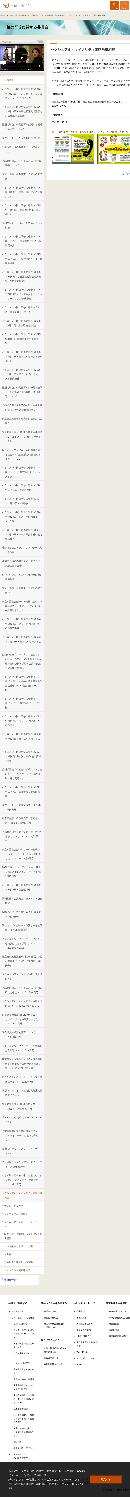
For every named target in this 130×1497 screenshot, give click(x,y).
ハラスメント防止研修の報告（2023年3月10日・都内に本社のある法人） (21, 738)
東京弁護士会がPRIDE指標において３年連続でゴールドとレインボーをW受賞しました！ (22, 606)
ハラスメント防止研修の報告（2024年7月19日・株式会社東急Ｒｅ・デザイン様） (22, 517)
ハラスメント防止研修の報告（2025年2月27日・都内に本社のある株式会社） (22, 356)
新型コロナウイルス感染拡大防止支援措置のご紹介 (22, 1092)
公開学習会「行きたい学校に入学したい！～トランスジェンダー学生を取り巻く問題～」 (22, 774)
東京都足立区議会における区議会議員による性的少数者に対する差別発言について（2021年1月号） (22, 1064)
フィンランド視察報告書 (17, 1270)
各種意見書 (82, 1318)
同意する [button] (106, 1479)
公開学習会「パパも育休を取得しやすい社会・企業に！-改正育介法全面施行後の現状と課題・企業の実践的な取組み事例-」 (22, 661)
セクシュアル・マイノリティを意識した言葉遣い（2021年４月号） (22, 1048)
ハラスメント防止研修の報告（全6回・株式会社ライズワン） (20, 309)
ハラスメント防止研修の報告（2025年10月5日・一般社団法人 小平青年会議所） (22, 259)
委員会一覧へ (11, 1279)
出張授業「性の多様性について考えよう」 (22, 149)
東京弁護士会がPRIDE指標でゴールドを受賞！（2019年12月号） (22, 1106)
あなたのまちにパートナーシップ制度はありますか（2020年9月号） (22, 1079)
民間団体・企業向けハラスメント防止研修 (22, 900)
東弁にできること (50, 1340)
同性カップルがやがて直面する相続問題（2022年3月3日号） (22, 927)
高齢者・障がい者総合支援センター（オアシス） (24, 1334)
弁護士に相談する (17, 1303)
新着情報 (9, 80)
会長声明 (81, 1311)
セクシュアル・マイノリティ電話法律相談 (22, 1195)
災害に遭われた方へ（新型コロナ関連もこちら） (24, 1432)
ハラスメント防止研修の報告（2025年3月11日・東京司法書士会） (21, 323)
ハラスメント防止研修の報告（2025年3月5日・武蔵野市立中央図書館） (21, 339)
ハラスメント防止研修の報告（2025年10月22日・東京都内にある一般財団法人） (21, 241)
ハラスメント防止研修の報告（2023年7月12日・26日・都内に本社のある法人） (21, 721)
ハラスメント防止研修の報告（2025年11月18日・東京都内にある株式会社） (21, 210)
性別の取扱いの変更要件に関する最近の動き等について (22, 126)
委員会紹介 (35, 15)
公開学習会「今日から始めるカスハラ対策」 (22, 225)
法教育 (7, 1254)
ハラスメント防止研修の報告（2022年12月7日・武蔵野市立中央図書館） (21, 792)
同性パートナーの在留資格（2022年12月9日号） (21, 807)
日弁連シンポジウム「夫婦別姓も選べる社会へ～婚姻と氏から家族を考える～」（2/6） (22, 454)
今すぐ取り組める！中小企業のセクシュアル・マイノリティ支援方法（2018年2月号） (22, 1180)
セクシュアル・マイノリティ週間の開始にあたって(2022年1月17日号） (22, 1003)
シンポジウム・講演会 (16, 1213)
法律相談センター (22, 1324)
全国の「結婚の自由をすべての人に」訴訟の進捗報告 (22, 563)
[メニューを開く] (124, 5)
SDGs (79, 1364)
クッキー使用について (31, 1479)
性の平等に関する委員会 (55, 15)
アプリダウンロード (86, 1358)
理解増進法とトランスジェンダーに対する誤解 (22, 549)
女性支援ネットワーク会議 (18, 1246)
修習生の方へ (50, 1311)
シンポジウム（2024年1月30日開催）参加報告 (22, 577)
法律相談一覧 (18, 1311)
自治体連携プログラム (54, 1364)
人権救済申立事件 (85, 1324)
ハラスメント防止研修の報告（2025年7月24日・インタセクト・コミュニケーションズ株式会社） (22, 294)
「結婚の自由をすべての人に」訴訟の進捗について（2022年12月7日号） (22, 836)
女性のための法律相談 (24, 1379)
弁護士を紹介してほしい (23, 1448)
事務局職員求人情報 (118, 1336)
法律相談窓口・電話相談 (23, 1318)
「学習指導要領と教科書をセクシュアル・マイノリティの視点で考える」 (22, 1135)
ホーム (3, 15)
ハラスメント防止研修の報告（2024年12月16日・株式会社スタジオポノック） (21, 472)
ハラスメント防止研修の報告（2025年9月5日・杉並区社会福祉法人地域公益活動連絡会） (21, 276)
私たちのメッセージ (84, 1303)
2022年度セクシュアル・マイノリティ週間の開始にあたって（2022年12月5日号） (21, 872)
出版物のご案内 (84, 1330)
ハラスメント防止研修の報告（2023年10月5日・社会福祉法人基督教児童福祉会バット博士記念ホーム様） (22, 683)
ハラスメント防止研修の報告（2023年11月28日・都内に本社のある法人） (21, 641)
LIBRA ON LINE (84, 1336)
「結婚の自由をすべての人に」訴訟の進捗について (22, 163)
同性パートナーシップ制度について (21, 138)
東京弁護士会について (119, 1311)
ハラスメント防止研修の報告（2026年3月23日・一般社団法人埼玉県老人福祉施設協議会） (22, 111)
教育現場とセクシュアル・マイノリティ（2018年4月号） (22, 1164)
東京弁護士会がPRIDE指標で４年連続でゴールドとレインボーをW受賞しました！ (22, 436)
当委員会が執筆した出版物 (18, 1262)
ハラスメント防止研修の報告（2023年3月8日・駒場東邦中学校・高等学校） (21, 756)
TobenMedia (82, 1352)
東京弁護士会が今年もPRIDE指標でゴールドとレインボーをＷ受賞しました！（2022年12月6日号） (22, 854)
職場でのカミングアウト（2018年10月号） (21, 1150)
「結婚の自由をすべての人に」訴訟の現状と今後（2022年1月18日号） (22, 990)
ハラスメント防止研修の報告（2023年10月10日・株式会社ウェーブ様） (21, 703)
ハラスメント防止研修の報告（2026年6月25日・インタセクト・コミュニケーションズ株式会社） (22, 93)
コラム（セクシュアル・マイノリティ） (23, 1223)
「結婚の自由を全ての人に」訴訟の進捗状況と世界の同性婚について (22, 407)
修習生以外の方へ (52, 1318)
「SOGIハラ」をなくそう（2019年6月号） (21, 1119)
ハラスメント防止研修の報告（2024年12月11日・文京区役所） (21, 487)
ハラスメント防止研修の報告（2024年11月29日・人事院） (21, 501)
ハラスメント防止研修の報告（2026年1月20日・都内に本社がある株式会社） (22, 192)
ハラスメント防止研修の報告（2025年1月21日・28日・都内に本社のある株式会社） (21, 374)
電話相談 (18, 1442)
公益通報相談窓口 (22, 1363)
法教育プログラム (52, 1358)
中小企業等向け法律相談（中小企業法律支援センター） (24, 1399)
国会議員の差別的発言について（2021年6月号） (18, 1034)
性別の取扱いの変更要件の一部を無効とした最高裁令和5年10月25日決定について (22, 392)
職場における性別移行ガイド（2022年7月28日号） (21, 914)
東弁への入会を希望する (54, 1303)
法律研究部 (114, 1330)
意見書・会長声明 (13, 1206)
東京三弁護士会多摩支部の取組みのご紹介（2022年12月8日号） (22, 820)
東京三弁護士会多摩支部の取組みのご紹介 (22, 176)
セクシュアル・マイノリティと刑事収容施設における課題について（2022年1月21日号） (22, 943)
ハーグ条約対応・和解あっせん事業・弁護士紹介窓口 (24, 1418)
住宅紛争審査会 (21, 1409)
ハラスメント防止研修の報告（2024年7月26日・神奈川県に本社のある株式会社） (22, 534)
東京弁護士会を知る (18, 15)
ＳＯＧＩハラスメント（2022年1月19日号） (22, 976)
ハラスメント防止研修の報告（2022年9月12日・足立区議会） (21, 887)
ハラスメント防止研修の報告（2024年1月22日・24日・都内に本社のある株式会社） (21, 623)
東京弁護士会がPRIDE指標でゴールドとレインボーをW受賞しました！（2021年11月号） (22, 1019)
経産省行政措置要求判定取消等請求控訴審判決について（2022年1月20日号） (22, 961)
